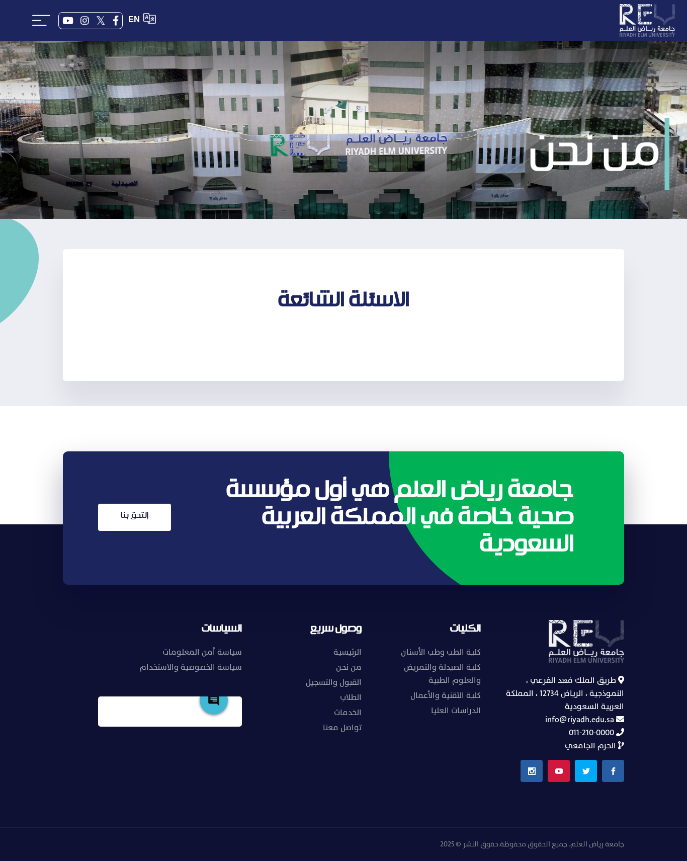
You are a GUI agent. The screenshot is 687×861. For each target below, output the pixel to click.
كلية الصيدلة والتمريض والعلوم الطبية (442, 674)
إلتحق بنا (134, 515)
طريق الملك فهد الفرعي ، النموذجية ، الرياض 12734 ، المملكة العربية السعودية (565, 693)
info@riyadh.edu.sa (580, 719)
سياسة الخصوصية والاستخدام (191, 667)
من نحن (349, 667)
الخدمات (348, 712)
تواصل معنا (342, 727)
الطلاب (351, 697)
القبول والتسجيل (334, 682)
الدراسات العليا (456, 710)
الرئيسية (347, 652)
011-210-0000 (592, 732)
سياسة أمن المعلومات (202, 652)
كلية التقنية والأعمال (445, 695)
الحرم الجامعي (591, 745)
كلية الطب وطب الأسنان (441, 652)
